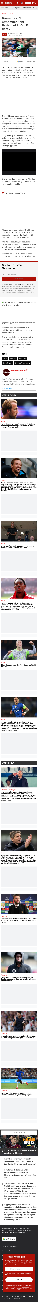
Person (4, 13)
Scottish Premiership (22, 363)
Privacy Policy (25, 1287)
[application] (19, 161)
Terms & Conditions (17, 1288)
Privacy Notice (27, 286)
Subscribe (28, 3)
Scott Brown (7, 363)
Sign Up (19, 1280)
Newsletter (32, 61)
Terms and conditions (9, 1246)
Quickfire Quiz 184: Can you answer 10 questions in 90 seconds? (20, 1151)
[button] (2, 3)
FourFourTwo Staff (16, 33)
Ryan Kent (22, 359)
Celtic (5, 359)
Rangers (13, 359)
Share (6, 61)
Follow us (21, 61)
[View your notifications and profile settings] (18, 3)
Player (11, 13)
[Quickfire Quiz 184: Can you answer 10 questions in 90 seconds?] (19, 1145)
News (4, 34)
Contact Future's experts (10, 1251)
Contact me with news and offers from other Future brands (19, 1274)
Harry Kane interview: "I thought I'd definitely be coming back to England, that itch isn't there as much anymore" (20, 1161)
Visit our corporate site (17, 1232)
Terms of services (25, 284)
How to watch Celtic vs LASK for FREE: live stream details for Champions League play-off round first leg (20, 1173)
